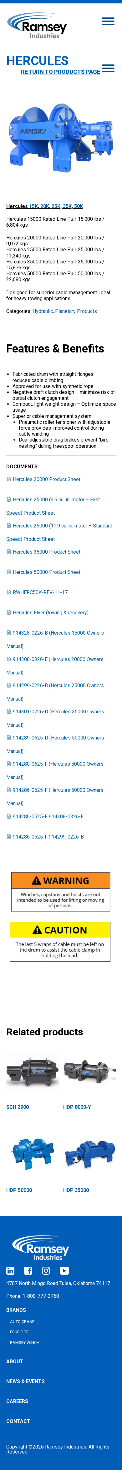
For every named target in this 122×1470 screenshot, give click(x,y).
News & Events (25, 1381)
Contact (18, 1421)
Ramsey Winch (24, 1342)
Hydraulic (43, 311)
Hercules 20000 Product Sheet (46, 479)
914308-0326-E (48, 817)
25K (56, 206)
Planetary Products (76, 311)
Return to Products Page (60, 72)
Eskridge (19, 1332)
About (14, 1361)
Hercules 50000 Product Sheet (46, 572)
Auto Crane (22, 1321)
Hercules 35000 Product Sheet (46, 552)
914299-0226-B (48, 837)
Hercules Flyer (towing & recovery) (51, 613)
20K (44, 206)
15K (33, 206)
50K (78, 206)
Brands (16, 1310)
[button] (108, 20)
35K (67, 206)
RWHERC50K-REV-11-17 (40, 592)
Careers (17, 1401)
